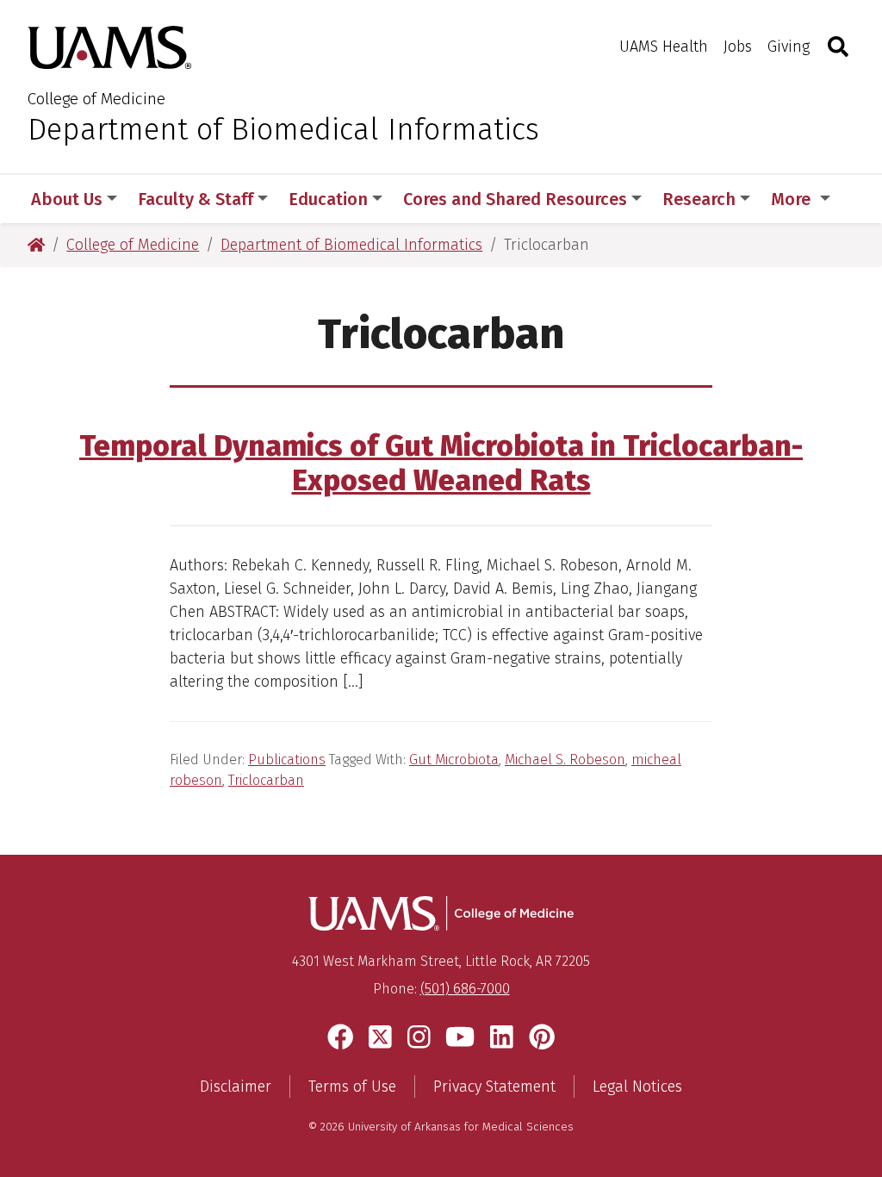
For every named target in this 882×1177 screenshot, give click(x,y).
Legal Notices (637, 1086)
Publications (287, 759)
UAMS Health (663, 46)
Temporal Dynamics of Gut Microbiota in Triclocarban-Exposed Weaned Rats (441, 463)
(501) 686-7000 (465, 989)
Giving (788, 46)
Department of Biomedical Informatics (283, 129)
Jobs (738, 46)
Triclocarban (266, 780)
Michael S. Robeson (565, 759)
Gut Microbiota (454, 759)
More (793, 199)
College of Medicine (96, 99)
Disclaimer (235, 1086)
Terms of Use (352, 1086)
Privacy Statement (494, 1086)
